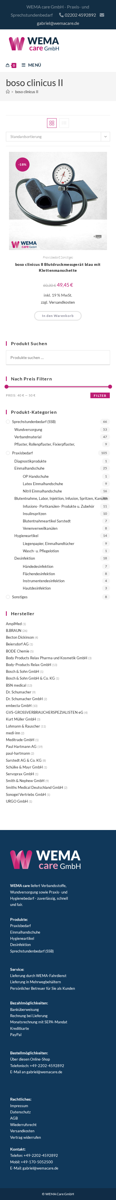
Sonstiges (67, 257)
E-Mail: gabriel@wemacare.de (34, 1168)
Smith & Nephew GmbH (25, 780)
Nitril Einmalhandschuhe (42, 491)
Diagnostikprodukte (30, 461)
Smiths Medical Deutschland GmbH (34, 787)
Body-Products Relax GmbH (28, 664)
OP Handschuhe (36, 476)
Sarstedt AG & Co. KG (24, 760)
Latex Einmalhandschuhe (43, 483)
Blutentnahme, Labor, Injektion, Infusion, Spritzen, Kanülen (61, 498)
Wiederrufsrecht (23, 1124)
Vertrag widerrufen (25, 1137)
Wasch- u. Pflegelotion (41, 551)
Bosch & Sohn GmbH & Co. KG (30, 678)
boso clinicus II (26, 91)
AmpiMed (14, 623)
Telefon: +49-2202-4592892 (34, 1155)
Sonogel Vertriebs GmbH (26, 794)
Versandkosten (62, 302)
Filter (100, 395)
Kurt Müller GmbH (21, 719)
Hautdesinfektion (37, 588)
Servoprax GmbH (20, 774)
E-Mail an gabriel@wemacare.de (36, 1072)
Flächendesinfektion (39, 573)
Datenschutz (20, 1112)
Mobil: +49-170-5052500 (31, 1162)
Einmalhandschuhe (29, 468)
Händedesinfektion (38, 566)
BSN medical (16, 685)
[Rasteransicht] (52, 123)
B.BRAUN (13, 630)
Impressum (19, 1105)
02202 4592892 (80, 14)
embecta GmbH (19, 705)
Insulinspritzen (34, 513)
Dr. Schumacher (18, 692)
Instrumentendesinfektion (43, 581)
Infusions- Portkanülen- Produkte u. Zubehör (58, 506)
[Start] (8, 91)
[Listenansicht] (64, 123)
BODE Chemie (17, 651)
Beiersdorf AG (17, 644)
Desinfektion (24, 558)
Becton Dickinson (20, 637)
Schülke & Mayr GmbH (24, 767)
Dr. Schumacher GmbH (24, 699)
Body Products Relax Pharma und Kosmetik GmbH (46, 658)
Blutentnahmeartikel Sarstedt (47, 521)
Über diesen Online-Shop (30, 1059)
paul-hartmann (18, 753)
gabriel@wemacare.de (58, 23)
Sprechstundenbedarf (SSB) (34, 421)
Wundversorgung (28, 429)
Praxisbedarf (51, 257)
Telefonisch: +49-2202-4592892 (37, 1065)
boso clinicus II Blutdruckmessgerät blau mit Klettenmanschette (58, 267)
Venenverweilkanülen (40, 528)
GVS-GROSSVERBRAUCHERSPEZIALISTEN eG (44, 712)
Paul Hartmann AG (21, 746)
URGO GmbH (17, 801)
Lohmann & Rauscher (23, 726)
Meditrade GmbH (20, 739)
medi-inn (13, 733)
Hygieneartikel (26, 535)
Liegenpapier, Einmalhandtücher (48, 543)
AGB (14, 1118)
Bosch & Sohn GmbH (22, 671)
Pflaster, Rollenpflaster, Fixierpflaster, (44, 444)
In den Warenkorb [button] (58, 316)
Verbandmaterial (27, 437)
